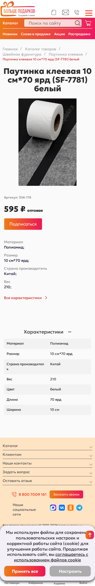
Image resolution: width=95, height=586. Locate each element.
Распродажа (79, 34)
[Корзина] (88, 23)
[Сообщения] (65, 13)
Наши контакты (17, 463)
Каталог (10, 23)
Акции (59, 34)
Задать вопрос (16, 472)
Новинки (10, 34)
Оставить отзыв (17, 480)
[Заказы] (53, 12)
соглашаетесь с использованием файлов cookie (51, 557)
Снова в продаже (36, 34)
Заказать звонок (66, 494)
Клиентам (12, 454)
